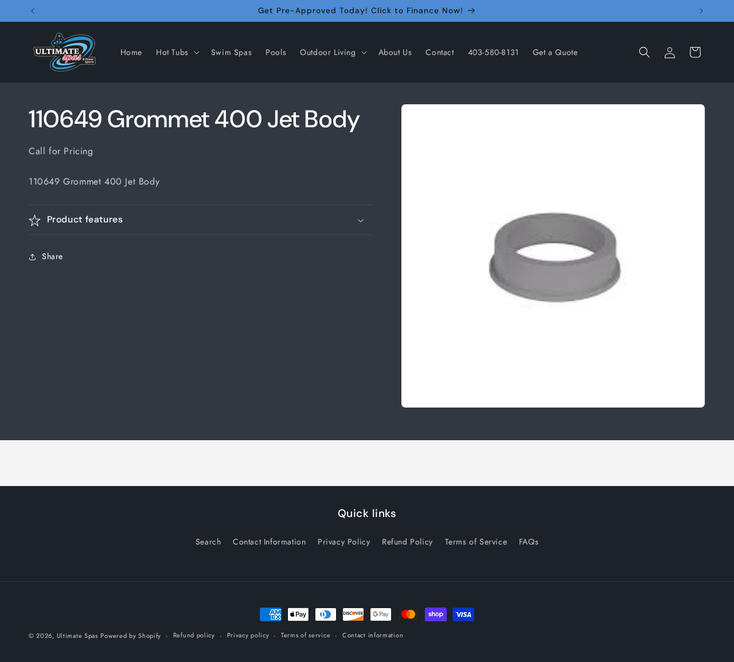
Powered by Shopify (130, 635)
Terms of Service (476, 541)
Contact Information (269, 541)
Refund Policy (407, 541)
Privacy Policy (344, 541)
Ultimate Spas (77, 635)
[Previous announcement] (32, 11)
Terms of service (305, 635)
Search (208, 541)
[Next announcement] (701, 11)
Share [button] (52, 256)
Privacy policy (248, 635)
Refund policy (194, 635)
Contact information (372, 635)
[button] (176, 52)
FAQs (528, 541)
